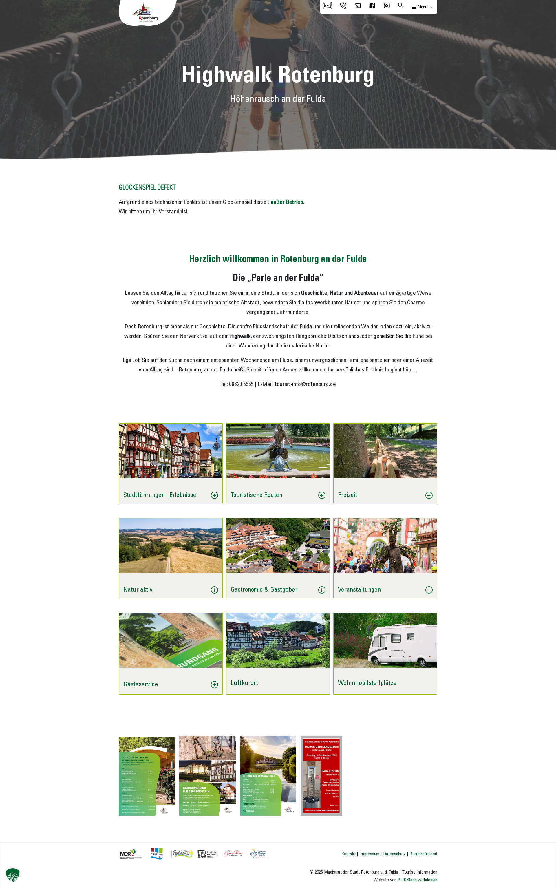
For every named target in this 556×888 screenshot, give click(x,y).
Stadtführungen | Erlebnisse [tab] (159, 495)
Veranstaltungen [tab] (359, 590)
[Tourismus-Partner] (193, 853)
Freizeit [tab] (347, 495)
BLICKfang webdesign (417, 880)
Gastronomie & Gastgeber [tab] (264, 590)
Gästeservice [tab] (140, 684)
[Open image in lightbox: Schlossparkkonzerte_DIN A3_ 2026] (168, 809)
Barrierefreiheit (423, 854)
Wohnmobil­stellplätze (367, 683)
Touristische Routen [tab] (256, 495)
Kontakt (348, 854)
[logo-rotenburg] (148, 14)
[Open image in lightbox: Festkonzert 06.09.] (335, 809)
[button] (12, 875)
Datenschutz (394, 854)
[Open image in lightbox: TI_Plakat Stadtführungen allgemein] (229, 809)
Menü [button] (422, 7)
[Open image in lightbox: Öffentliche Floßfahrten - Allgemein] (289, 809)
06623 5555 (241, 384)
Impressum (369, 854)
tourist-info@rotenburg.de (305, 384)
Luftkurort (244, 683)
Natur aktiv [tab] (138, 590)
